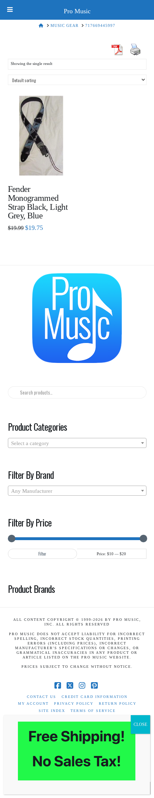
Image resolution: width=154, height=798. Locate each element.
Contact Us (41, 697)
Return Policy (117, 703)
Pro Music (77, 11)
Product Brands (31, 588)
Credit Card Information (94, 697)
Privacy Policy (73, 703)
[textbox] (77, 443)
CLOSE (140, 724)
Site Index (52, 711)
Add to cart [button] (44, 166)
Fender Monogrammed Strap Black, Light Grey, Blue (38, 202)
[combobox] (77, 443)
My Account (33, 703)
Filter (42, 554)
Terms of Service (93, 711)
